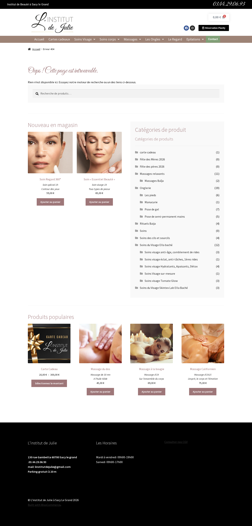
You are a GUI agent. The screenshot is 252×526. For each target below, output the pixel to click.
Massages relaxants (152, 174)
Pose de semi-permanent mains (165, 216)
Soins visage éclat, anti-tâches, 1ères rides (171, 259)
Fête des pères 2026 (152, 166)
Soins (143, 231)
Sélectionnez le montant (49, 383)
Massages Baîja (154, 181)
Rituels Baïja (148, 223)
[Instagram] (192, 28)
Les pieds (150, 195)
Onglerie (145, 188)
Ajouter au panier (50, 202)
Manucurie (151, 202)
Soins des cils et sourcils (155, 238)
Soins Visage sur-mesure (160, 273)
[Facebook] (186, 28)
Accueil (39, 39)
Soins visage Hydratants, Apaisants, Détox (171, 266)
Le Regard (175, 39)
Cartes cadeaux (59, 39)
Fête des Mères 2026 (152, 159)
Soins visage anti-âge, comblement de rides (172, 252)
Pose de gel (152, 209)
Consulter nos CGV (176, 442)
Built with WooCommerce (44, 505)
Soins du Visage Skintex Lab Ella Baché (164, 288)
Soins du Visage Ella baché (156, 245)
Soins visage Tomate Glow (161, 281)
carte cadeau (148, 152)
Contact (213, 39)
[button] (84, 39)
